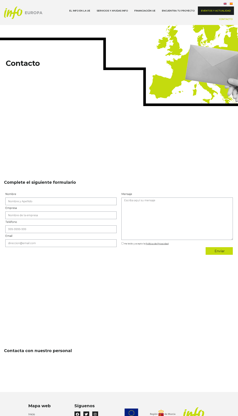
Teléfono (11, 222)
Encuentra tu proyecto (178, 10)
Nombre (10, 194)
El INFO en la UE (79, 10)
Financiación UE (144, 10)
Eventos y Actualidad (216, 10)
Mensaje (126, 194)
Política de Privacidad (157, 243)
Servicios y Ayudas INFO (112, 10)
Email (8, 236)
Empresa (11, 208)
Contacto (226, 19)
